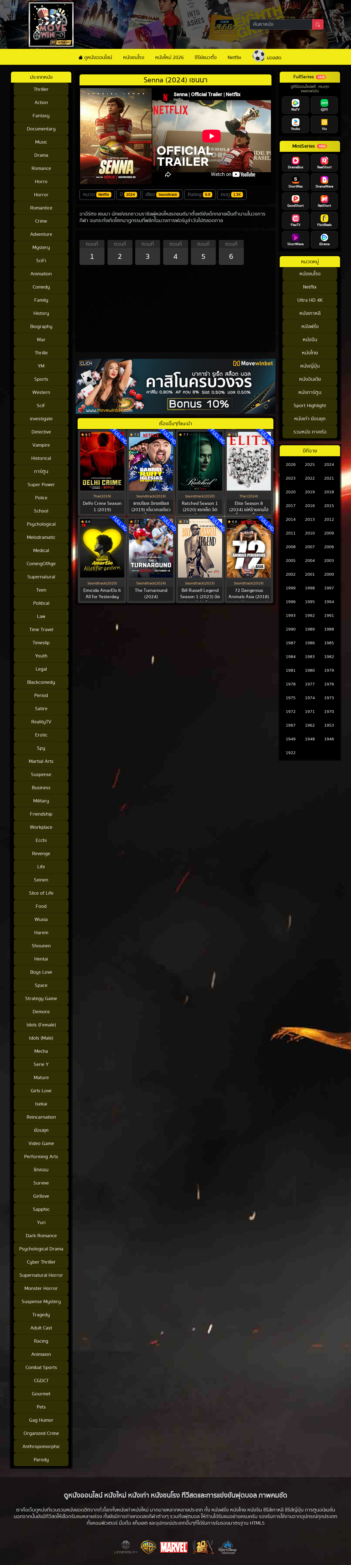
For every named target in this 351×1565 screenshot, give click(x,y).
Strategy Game (41, 998)
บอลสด (273, 57)
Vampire (41, 445)
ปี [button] (127, 194)
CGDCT (41, 1380)
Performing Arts (41, 1156)
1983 (310, 657)
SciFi (41, 260)
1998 (310, 588)
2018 (329, 492)
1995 (310, 602)
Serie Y (41, 1064)
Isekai (41, 1104)
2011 (291, 533)
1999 (291, 588)
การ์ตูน (41, 471)
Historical (41, 458)
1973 (329, 698)
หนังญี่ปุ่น (310, 366)
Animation (41, 274)
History (41, 313)
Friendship (41, 814)
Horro (41, 181)
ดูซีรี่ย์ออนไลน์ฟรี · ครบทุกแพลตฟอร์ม (310, 89)
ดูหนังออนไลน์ (97, 57)
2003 (329, 561)
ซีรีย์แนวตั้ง (206, 57)
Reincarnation (41, 1117)
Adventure (41, 234)
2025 (310, 464)
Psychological (41, 524)
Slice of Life (41, 893)
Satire (41, 708)
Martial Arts (41, 761)
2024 (329, 464)
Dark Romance (41, 1235)
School (41, 511)
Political (41, 603)
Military (41, 801)
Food (41, 906)
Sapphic (41, 1209)
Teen (41, 590)
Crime (41, 221)
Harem (41, 932)
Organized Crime (41, 1433)
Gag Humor (41, 1420)
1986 (310, 643)
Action (41, 102)
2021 (329, 478)
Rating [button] (199, 194)
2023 (291, 478)
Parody (41, 1459)
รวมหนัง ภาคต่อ (310, 432)
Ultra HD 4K (310, 300)
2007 (310, 547)
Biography (41, 326)
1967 (291, 725)
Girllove (41, 1196)
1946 (329, 739)
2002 (291, 574)
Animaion (41, 1354)
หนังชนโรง (133, 57)
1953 (329, 725)
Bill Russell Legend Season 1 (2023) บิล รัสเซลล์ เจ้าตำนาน (200, 596)
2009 (329, 533)
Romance (41, 168)
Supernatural (41, 577)
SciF (41, 405)
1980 (310, 670)
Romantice (41, 208)
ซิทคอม (41, 1170)
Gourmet (41, 1394)
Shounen (41, 946)
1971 (310, 712)
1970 (329, 712)
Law (41, 616)
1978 (291, 684)
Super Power (41, 484)
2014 (291, 519)
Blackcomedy (41, 682)
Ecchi (41, 840)
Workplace (41, 827)
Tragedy (41, 1314)
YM (41, 366)
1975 (291, 698)
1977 (310, 684)
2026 (291, 464)
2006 (329, 547)
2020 (291, 492)
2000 (329, 574)
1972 (291, 712)
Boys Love (41, 972)
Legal (41, 669)
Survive (41, 1183)
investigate (41, 418)
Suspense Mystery (41, 1301)
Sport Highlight (310, 405)
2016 (310, 506)
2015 (329, 506)
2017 (291, 506)
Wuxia (41, 919)
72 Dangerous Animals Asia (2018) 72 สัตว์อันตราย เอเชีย (249, 596)
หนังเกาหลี (310, 313)
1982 (329, 657)
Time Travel (41, 629)
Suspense (41, 774)
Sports (41, 379)
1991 (329, 615)
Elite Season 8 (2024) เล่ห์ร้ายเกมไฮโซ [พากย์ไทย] (248, 509)
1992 (310, 615)
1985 (329, 643)
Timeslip (41, 642)
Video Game (41, 1143)
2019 (310, 492)
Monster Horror (41, 1288)
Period (41, 695)
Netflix (234, 57)
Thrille (41, 353)
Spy (41, 748)
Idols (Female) (41, 1025)
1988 (329, 629)
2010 (310, 533)
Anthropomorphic (41, 1446)
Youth (41, 656)
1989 (310, 629)
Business (41, 787)
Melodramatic (41, 537)
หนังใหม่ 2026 (169, 57)
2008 (291, 547)
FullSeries (303, 77)
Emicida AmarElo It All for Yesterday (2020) (102, 596)
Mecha (41, 1051)
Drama (41, 155)
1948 (310, 739)
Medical (41, 550)
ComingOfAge (41, 563)
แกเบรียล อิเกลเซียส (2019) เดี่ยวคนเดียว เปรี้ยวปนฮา (151, 509)
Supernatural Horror (41, 1275)
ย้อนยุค (41, 1130)
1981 (291, 670)
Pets (41, 1407)
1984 (291, 657)
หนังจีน (310, 339)
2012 (329, 519)
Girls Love (41, 1090)
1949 (291, 739)
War (41, 339)
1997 (329, 588)
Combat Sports (41, 1367)
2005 (291, 561)
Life (41, 866)
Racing (41, 1341)
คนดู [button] (231, 194)
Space (41, 985)
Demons (41, 1011)
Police (41, 498)
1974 (310, 698)
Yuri (41, 1222)
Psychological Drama (41, 1249)
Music (41, 142)
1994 (329, 602)
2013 (310, 519)
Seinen (41, 880)
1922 (291, 753)
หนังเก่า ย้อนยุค (309, 418)
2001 (310, 574)
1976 (329, 684)
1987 (291, 643)
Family (41, 300)
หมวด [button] (96, 194)
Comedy (41, 287)
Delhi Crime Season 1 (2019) (102, 506)
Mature (41, 1077)
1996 (291, 602)
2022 (310, 478)
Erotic (41, 735)
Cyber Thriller (41, 1262)
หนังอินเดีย (310, 379)
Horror (41, 194)
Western (41, 392)
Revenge (41, 853)
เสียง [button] (161, 194)
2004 (310, 561)
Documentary (41, 129)
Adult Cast (41, 1328)
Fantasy (41, 115)
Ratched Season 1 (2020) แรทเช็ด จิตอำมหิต (200, 509)
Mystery (41, 247)
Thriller (41, 89)
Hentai (41, 959)
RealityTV (41, 722)
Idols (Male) (41, 1038)
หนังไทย (310, 353)
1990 (291, 629)
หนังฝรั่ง (310, 326)
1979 (329, 670)
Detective (41, 432)
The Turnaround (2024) (151, 593)
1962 (310, 725)
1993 (291, 615)
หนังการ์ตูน (309, 392)
